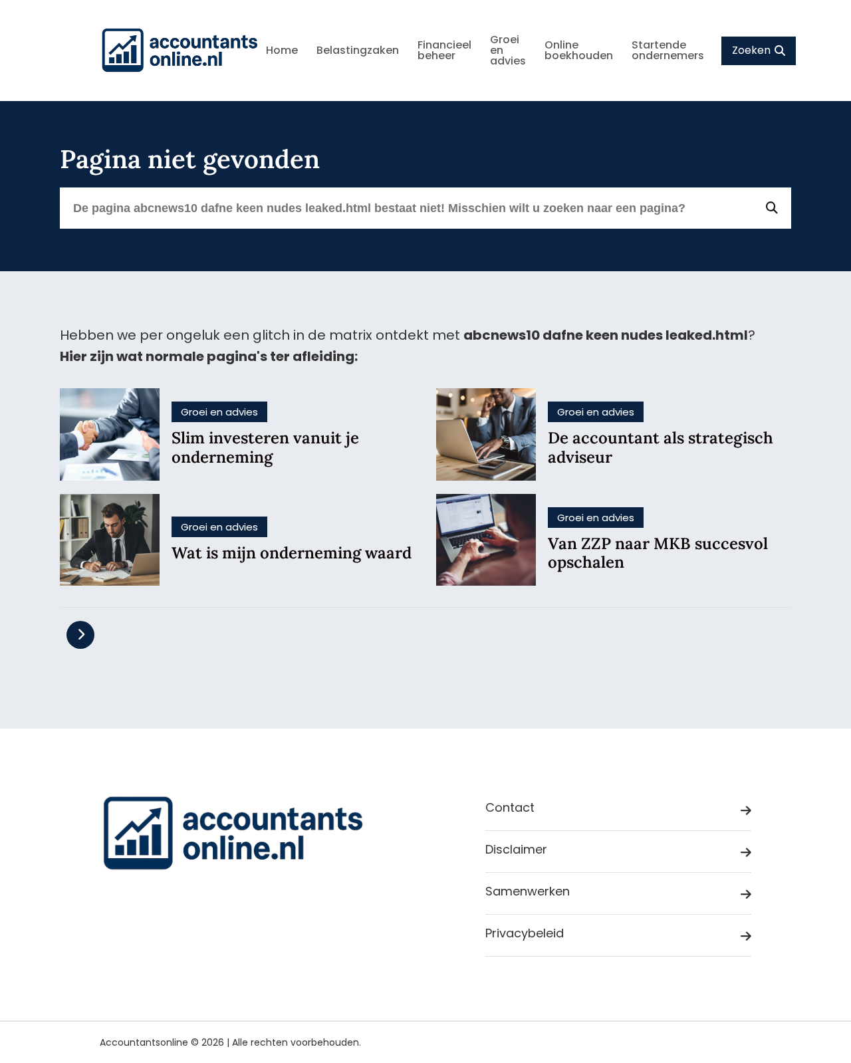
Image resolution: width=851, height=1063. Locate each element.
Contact (510, 807)
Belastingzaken (357, 50)
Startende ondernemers (668, 50)
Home (282, 50)
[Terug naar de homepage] (179, 50)
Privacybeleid (524, 933)
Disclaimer (516, 849)
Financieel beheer (444, 50)
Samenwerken (527, 891)
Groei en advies (508, 50)
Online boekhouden (579, 50)
